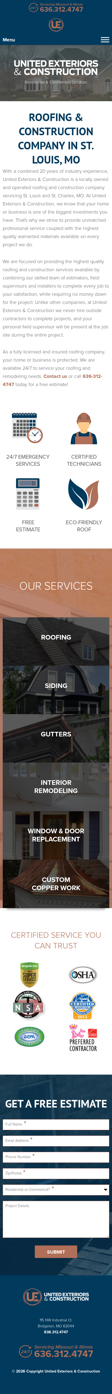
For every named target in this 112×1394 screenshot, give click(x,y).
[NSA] (29, 1006)
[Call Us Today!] (56, 8)
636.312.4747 (56, 1332)
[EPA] (29, 1037)
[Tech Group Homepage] (56, 1297)
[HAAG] (83, 1006)
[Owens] (83, 1037)
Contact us (55, 376)
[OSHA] (83, 975)
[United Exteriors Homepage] (56, 25)
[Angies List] (29, 975)
